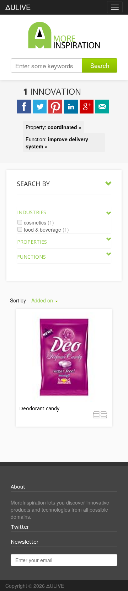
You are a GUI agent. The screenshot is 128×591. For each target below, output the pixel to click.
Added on (42, 300)
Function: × (57, 143)
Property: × (53, 127)
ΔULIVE (18, 7)
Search (99, 65)
